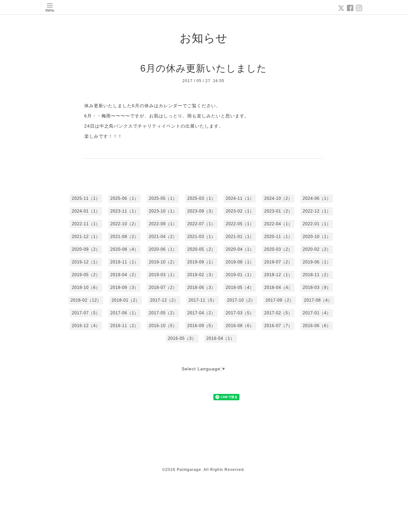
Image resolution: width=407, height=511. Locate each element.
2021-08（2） (124, 236)
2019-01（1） (240, 274)
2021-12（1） (86, 236)
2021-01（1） (240, 236)
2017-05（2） (163, 313)
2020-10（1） (317, 236)
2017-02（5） (278, 313)
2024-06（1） (317, 198)
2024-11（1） (240, 198)
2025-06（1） (124, 198)
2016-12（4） (86, 325)
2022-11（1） (86, 223)
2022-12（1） (317, 211)
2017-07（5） (86, 313)
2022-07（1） (201, 223)
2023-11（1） (124, 211)
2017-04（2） (201, 313)
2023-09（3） (201, 211)
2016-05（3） (182, 338)
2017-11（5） (203, 300)
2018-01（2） (126, 300)
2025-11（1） (86, 198)
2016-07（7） (278, 325)
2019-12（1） (86, 262)
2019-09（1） (201, 262)
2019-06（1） (317, 262)
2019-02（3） (201, 274)
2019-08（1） (240, 262)
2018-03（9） (317, 287)
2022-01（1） (317, 223)
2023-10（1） (163, 211)
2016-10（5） (163, 325)
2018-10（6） (86, 287)
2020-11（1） (278, 236)
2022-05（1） (240, 223)
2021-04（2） (163, 236)
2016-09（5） (201, 325)
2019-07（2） (278, 262)
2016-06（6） (317, 325)
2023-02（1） (240, 211)
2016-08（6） (240, 325)
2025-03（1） (201, 198)
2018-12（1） (278, 274)
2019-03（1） (163, 274)
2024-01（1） (86, 211)
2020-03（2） (278, 249)
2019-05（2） (86, 274)
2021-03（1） (201, 236)
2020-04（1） (240, 249)
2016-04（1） (220, 338)
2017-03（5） (240, 313)
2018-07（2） (163, 287)
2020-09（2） (86, 249)
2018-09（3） (124, 287)
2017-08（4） (318, 300)
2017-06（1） (124, 313)
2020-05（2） (201, 249)
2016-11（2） (124, 325)
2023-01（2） (278, 211)
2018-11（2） (317, 274)
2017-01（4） (317, 313)
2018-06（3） (201, 287)
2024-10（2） (278, 198)
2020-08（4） (124, 249)
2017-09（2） (280, 300)
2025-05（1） (163, 198)
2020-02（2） (317, 249)
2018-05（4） (240, 287)
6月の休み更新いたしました (203, 68)
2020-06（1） (163, 249)
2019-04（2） (124, 274)
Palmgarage (189, 469)
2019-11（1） (124, 262)
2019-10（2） (163, 262)
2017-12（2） (164, 300)
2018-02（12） (86, 300)
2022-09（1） (163, 223)
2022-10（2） (124, 223)
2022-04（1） (278, 223)
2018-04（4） (278, 287)
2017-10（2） (241, 300)
